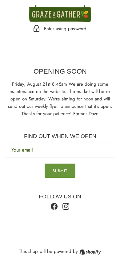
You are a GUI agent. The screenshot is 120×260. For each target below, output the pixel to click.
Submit (60, 171)
